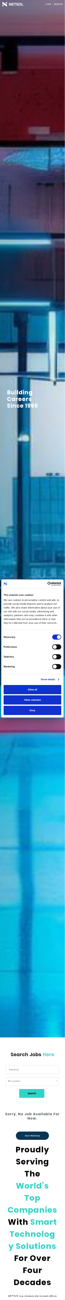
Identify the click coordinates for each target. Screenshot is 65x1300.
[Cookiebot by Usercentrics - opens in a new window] (47, 584)
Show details (48, 679)
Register (58, 4)
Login (48, 4)
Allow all (32, 689)
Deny (32, 710)
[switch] (56, 646)
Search (32, 1093)
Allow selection (32, 699)
